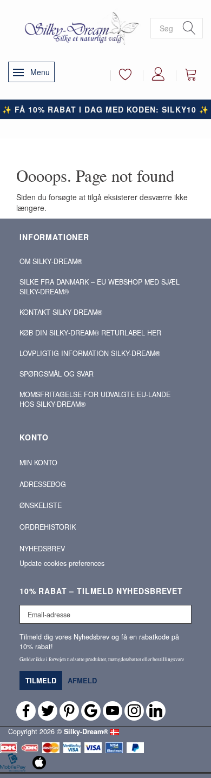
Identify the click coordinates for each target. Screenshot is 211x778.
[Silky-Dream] (79, 27)
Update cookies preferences (61, 563)
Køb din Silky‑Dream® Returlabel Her (90, 333)
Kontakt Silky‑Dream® (60, 312)
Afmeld (82, 680)
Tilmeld (40, 680)
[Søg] (189, 27)
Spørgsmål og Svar (56, 374)
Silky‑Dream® (86, 731)
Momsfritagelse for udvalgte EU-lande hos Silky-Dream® (94, 399)
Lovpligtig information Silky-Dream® (89, 353)
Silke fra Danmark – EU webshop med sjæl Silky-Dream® (99, 286)
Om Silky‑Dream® (50, 261)
